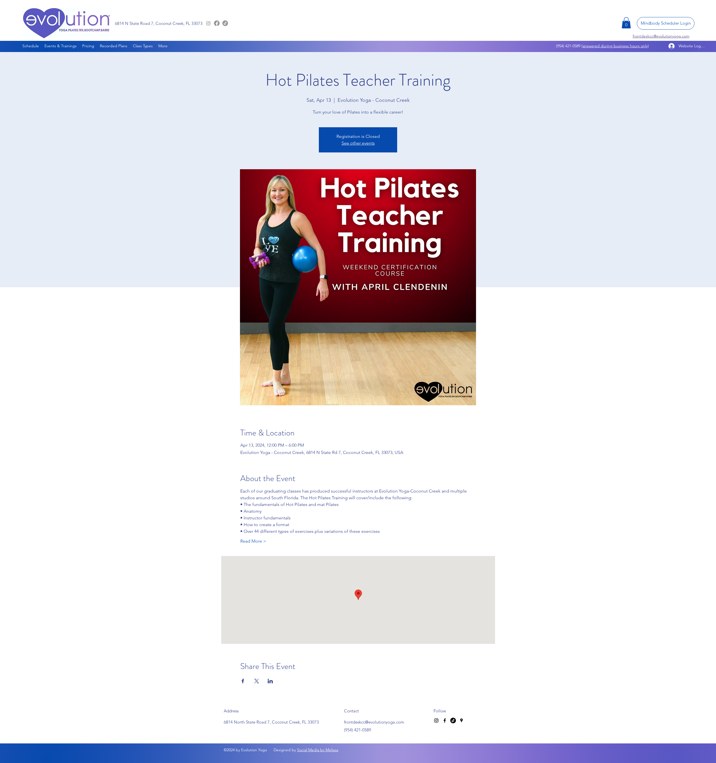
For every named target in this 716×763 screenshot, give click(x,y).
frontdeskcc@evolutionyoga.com (374, 722)
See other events (358, 143)
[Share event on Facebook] (243, 681)
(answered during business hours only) (615, 45)
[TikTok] (225, 23)
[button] (626, 23)
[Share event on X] (256, 681)
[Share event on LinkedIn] (270, 681)
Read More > (253, 541)
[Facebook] (217, 23)
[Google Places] (461, 720)
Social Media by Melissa (317, 749)
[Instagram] (208, 23)
